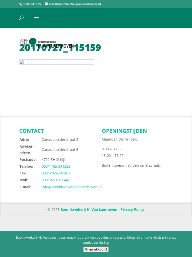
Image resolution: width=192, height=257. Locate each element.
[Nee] (185, 244)
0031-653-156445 (56, 179)
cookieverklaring (96, 242)
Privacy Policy (132, 209)
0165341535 (32, 4)
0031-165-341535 (56, 166)
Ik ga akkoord (96, 249)
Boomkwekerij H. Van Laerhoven (88, 209)
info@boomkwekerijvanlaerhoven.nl (72, 186)
